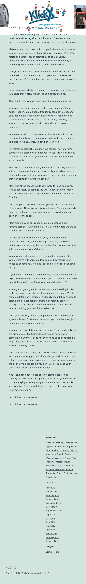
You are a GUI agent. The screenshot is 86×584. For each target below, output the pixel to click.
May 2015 (50, 526)
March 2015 (51, 533)
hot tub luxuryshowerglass (23, 397)
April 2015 (50, 529)
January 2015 (52, 541)
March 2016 (51, 491)
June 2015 (51, 522)
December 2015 (53, 503)
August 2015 (52, 514)
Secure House (52, 552)
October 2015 (52, 507)
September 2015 (53, 510)
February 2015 (52, 537)
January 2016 (52, 499)
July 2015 (50, 518)
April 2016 (50, 488)
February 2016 (52, 495)
